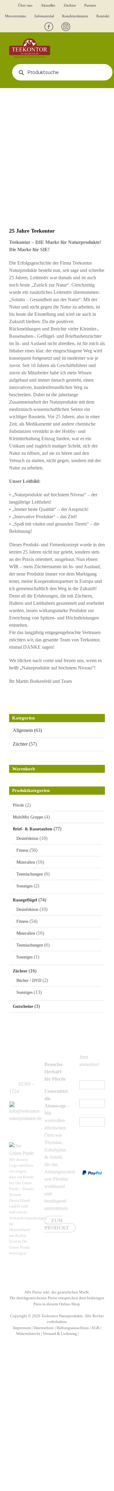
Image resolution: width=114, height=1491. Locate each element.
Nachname (89, 1113)
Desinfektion (27, 838)
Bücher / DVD (28, 980)
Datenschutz (43, 1327)
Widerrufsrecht (28, 1333)
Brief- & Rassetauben (32, 829)
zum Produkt (56, 1224)
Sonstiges (24, 886)
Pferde (18, 805)
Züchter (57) (25, 744)
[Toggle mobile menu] (102, 41)
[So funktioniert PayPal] (92, 1173)
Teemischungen (29, 874)
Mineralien (25, 862)
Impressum (22, 1327)
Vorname (88, 1095)
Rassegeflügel (25, 900)
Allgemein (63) (27, 730)
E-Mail (87, 1076)
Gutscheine (23, 1006)
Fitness (22, 850)
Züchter (20, 971)
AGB (95, 1327)
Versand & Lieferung (60, 1333)
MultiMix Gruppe (28, 817)
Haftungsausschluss (73, 1327)
